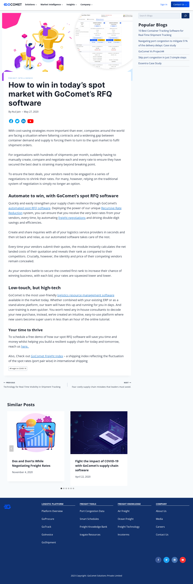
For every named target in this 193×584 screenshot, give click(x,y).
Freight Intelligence (20, 78)
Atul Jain (16, 111)
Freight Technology (128, 526)
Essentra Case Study (149, 63)
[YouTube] (183, 560)
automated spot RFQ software (29, 208)
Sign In (163, 4)
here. (25, 346)
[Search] (185, 15)
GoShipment (49, 542)
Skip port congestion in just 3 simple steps (162, 57)
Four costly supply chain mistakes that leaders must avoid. (101, 384)
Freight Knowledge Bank (93, 526)
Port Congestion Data (92, 511)
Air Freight (124, 511)
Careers (160, 526)
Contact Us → (180, 4)
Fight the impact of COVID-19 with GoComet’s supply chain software (96, 465)
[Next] (123, 448)
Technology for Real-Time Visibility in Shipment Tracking (32, 384)
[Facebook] (158, 560)
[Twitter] (166, 560)
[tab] (61, 488)
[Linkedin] (175, 560)
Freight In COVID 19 (18, 368)
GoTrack (46, 526)
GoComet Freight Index (47, 356)
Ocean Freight (126, 519)
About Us (161, 511)
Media (159, 519)
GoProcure (48, 519)
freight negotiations (72, 218)
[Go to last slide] (11, 448)
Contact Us (162, 534)
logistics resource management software (85, 295)
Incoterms (123, 534)
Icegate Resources (90, 534)
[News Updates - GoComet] (13, 4)
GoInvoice (47, 534)
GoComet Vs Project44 (151, 51)
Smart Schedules (89, 519)
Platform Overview (52, 511)
